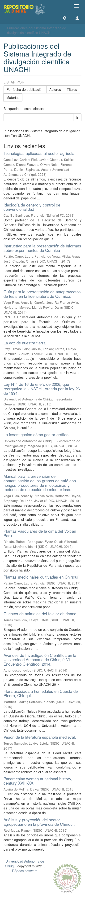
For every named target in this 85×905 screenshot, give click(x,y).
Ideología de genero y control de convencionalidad (32, 207)
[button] (64, 18)
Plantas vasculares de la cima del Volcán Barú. (40, 533)
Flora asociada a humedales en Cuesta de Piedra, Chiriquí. (41, 693)
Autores (55, 89)
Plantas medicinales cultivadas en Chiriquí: (42, 577)
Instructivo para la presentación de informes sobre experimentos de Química (42, 248)
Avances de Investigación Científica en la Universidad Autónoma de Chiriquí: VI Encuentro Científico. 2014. (40, 659)
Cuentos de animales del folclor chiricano (40, 613)
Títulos (72, 89)
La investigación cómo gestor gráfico (36, 434)
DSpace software (25, 870)
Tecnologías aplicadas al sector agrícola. (40, 153)
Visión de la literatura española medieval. (40, 737)
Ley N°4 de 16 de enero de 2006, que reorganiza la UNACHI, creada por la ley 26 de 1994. (42, 388)
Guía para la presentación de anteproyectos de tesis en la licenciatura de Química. (42, 294)
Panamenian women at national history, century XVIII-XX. (38, 781)
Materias (12, 97)
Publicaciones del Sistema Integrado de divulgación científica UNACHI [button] (36, 30)
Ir (77, 117)
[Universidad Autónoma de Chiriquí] (67, 877)
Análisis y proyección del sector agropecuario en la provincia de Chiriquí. (39, 822)
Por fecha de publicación (25, 89)
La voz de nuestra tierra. (25, 343)
